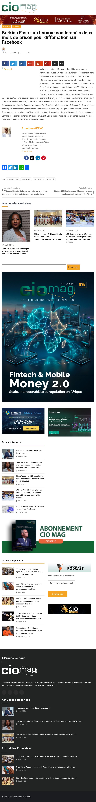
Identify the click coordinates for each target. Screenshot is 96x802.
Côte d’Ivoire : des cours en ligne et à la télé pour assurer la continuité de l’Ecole (29, 571)
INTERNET (16, 26)
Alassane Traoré (12, 179)
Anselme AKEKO (10, 53)
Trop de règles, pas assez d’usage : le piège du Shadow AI (30, 507)
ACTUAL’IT (6, 26)
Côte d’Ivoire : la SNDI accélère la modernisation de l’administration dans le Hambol (48, 236)
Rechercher (73, 267)
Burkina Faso (26, 179)
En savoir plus (27, 151)
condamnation (39, 179)
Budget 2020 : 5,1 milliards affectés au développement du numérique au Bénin (29, 630)
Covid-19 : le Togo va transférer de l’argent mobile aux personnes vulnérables (29, 586)
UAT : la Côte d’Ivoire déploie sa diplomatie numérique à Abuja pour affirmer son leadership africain (29, 494)
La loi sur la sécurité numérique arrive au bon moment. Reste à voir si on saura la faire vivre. (15, 251)
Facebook (50, 179)
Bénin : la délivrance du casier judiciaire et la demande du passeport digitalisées (28, 601)
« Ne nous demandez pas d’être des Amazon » (29, 452)
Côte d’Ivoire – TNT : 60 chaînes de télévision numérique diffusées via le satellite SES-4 (29, 616)
